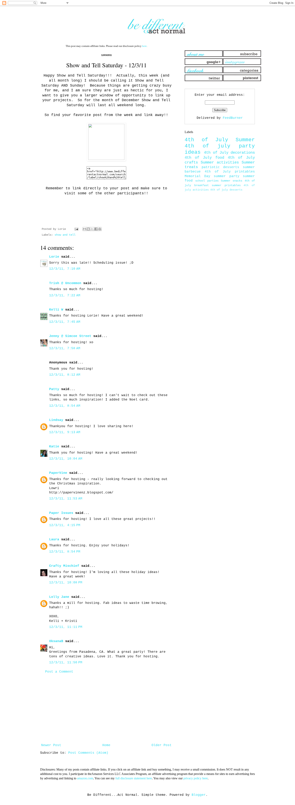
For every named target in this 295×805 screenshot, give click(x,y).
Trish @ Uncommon (65, 283)
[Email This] (84, 229)
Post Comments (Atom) (88, 753)
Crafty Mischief (64, 566)
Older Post (162, 745)
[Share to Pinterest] (100, 229)
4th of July (206, 140)
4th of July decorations (229, 152)
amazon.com (85, 778)
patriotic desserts (220, 167)
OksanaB (56, 641)
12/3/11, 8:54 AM (64, 406)
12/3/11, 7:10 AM (64, 269)
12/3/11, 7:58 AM (64, 348)
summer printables (226, 185)
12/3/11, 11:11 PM (65, 627)
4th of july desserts (226, 189)
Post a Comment (59, 672)
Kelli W (56, 310)
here (144, 45)
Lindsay (56, 420)
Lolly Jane (59, 597)
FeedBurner (233, 118)
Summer (245, 140)
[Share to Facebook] (96, 229)
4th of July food (204, 157)
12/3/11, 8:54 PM (64, 552)
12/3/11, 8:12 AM (64, 375)
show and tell (65, 234)
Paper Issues (61, 513)
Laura (54, 539)
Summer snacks (231, 180)
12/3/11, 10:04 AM (65, 459)
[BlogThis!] (88, 229)
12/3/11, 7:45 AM (64, 322)
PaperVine (58, 473)
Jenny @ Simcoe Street (70, 336)
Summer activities (220, 162)
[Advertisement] (106, 709)
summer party (226, 176)
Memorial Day (197, 176)
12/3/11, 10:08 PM (65, 582)
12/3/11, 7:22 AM (64, 295)
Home (106, 745)
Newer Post (51, 745)
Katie (54, 446)
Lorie (54, 257)
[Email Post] (76, 229)
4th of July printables (230, 172)
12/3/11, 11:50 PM (65, 662)
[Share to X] (92, 229)
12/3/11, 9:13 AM (64, 432)
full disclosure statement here (133, 778)
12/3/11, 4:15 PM (64, 525)
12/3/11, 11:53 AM (65, 498)
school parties (206, 180)
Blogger (199, 795)
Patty (54, 389)
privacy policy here (195, 778)
